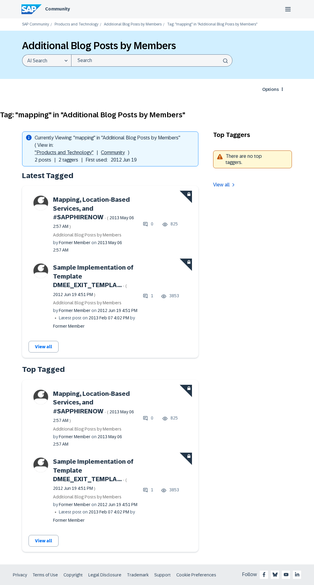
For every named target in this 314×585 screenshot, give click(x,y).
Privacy (20, 574)
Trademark (138, 574)
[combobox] (151, 60)
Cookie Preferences (196, 574)
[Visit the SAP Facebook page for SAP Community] (264, 574)
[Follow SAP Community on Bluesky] (275, 574)
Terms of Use (45, 574)
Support (162, 574)
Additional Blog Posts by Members (133, 24)
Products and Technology (76, 24)
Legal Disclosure (104, 574)
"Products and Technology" (64, 152)
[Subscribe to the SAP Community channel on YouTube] (286, 574)
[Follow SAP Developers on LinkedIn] (297, 574)
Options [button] (270, 89)
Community (57, 8)
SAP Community (35, 24)
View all (43, 346)
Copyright (73, 574)
